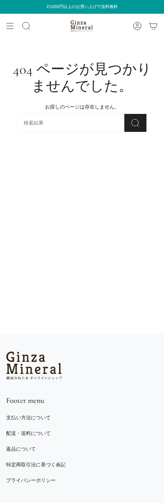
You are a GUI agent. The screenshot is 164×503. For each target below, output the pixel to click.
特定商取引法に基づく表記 (36, 464)
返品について (21, 449)
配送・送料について (28, 433)
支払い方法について (28, 417)
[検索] (135, 123)
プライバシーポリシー (31, 480)
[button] (26, 26)
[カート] (153, 26)
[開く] (10, 26)
